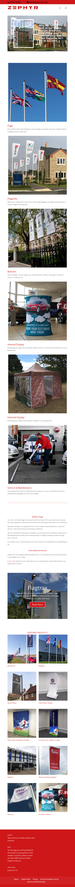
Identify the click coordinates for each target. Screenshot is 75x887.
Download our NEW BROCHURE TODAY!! (51, 35)
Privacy (35, 879)
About (16, 879)
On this (10, 850)
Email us (10, 561)
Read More (37, 607)
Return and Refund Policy (36, 882)
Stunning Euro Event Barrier (37, 588)
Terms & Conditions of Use (49, 879)
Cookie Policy (25, 879)
